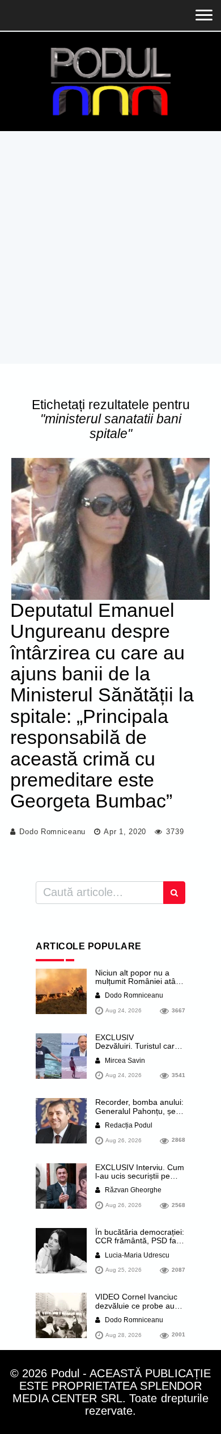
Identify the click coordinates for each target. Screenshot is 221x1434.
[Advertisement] (110, 247)
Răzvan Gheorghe (132, 1190)
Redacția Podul (127, 1125)
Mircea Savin (124, 1061)
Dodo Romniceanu (52, 831)
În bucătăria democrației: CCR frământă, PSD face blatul (140, 1240)
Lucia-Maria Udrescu (136, 1255)
